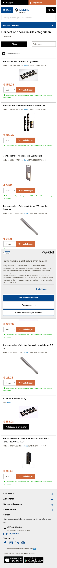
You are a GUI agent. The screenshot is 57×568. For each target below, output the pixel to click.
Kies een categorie (11, 25)
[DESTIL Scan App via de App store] (13, 560)
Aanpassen (27, 305)
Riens (26, 65)
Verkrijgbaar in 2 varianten (16, 427)
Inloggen (9, 2)
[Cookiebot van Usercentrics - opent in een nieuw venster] (42, 252)
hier (34, 548)
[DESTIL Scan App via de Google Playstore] (34, 560)
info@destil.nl (13, 533)
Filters (14, 44)
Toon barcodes (12, 53)
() (53, 10)
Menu (8, 10)
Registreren (37, 2)
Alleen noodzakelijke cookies (28, 312)
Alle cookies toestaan (28, 297)
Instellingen (41, 289)
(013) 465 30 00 (14, 527)
